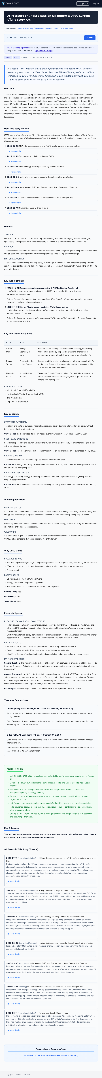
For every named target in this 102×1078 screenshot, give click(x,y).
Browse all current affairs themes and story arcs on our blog (51, 1055)
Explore (90, 37)
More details (15, 151)
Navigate (82, 3)
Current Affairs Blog (25, 29)
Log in (96, 3)
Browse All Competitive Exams (46, 29)
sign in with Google (43, 50)
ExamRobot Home (66, 29)
